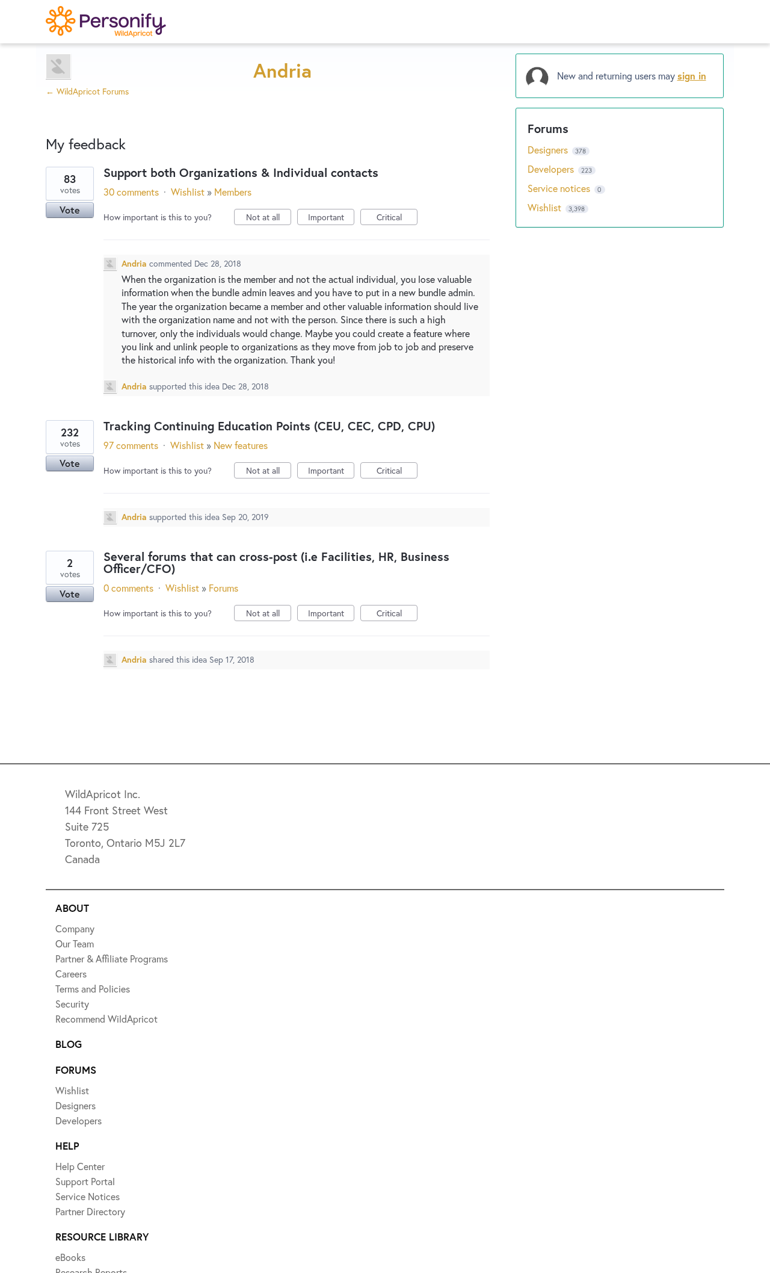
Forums (223, 587)
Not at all (268, 218)
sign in (691, 75)
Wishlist (188, 191)
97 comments (130, 445)
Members (232, 191)
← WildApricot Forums (87, 91)
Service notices (560, 188)
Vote (70, 209)
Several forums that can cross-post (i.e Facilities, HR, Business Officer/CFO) (276, 562)
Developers (552, 169)
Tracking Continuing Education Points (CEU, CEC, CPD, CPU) (269, 426)
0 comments (128, 587)
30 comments (131, 191)
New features (241, 445)
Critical (397, 218)
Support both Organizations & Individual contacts (240, 172)
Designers (549, 149)
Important (331, 218)
